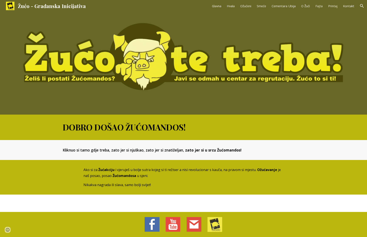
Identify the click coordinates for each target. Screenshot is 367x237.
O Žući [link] (305, 6)
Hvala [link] (231, 6)
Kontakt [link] (348, 6)
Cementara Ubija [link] (284, 6)
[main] (183, 127)
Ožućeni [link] (245, 6)
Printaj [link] (332, 6)
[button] (362, 6)
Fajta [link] (319, 6)
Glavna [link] (216, 6)
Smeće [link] (261, 6)
